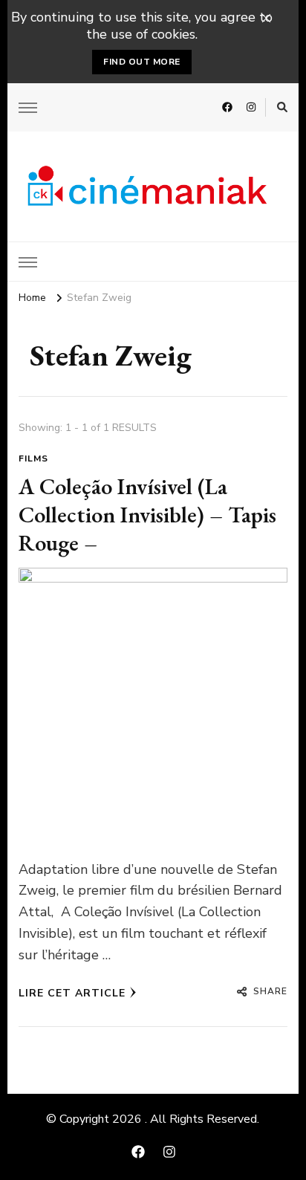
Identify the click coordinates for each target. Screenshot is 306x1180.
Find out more (141, 62)
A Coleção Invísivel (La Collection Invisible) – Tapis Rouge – (147, 514)
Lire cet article (72, 993)
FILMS (33, 458)
